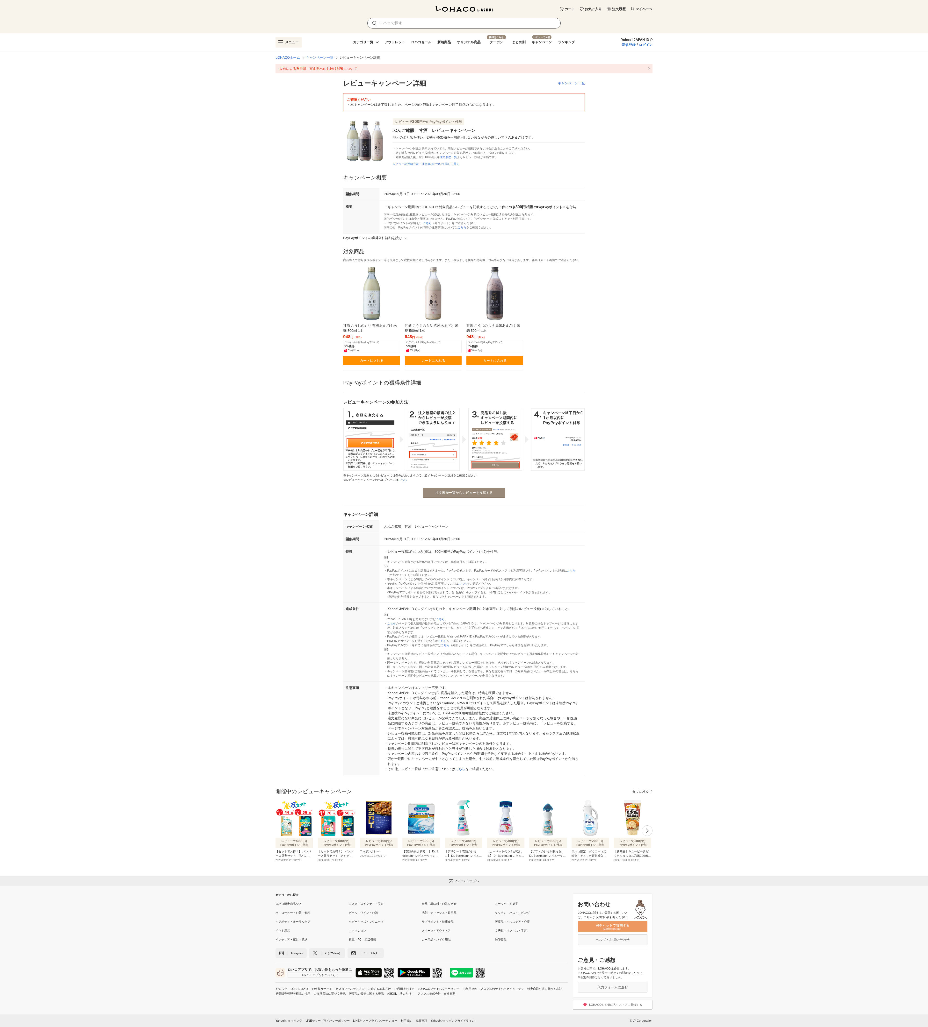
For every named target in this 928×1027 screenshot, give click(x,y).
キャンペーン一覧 (319, 57)
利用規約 (406, 1020)
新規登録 (629, 45)
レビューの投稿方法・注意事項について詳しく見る (426, 164)
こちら (427, 223)
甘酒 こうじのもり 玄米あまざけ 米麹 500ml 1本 (431, 328)
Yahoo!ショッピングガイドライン (453, 1020)
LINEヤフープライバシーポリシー (327, 1020)
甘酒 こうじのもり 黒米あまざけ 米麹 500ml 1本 (493, 328)
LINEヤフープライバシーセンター (375, 1020)
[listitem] (464, 68)
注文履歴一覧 (448, 157)
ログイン (645, 45)
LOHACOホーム (288, 57)
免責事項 (421, 1020)
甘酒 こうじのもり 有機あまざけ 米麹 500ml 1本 (370, 328)
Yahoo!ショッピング (289, 1020)
